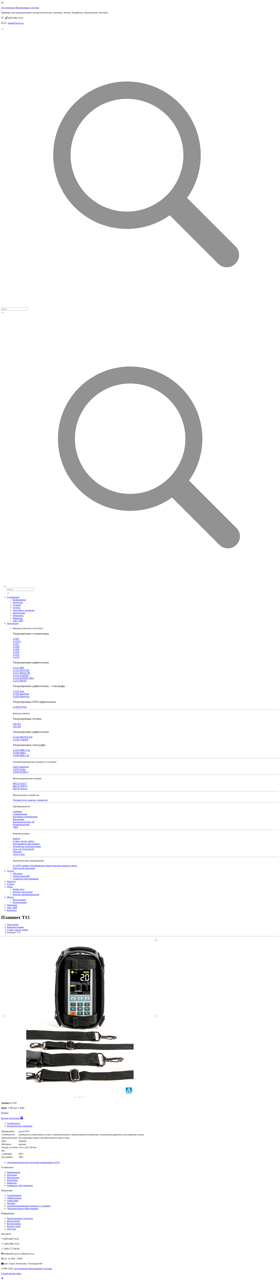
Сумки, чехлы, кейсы (23, 841)
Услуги (10, 871)
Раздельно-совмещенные (25, 816)
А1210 (16, 652)
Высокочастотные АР (23, 822)
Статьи (10, 884)
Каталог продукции (23, 892)
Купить (4, 1113)
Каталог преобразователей (26, 894)
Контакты (12, 910)
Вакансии (18, 618)
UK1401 (17, 724)
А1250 (16, 654)
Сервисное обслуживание (26, 879)
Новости (11, 881)
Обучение (18, 873)
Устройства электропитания (27, 846)
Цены (10, 886)
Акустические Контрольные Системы (20, 7)
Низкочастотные (21, 824)
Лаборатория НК (21, 876)
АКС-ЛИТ (18, 621)
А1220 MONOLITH (23, 737)
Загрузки (11, 1229)
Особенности (13, 1123)
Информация (19, 600)
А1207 (16, 644)
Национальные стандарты (20, 1218)
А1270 (16, 657)
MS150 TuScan (20, 788)
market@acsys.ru (16, 23)
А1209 (16, 649)
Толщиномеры (14, 1195)
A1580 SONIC (20, 707)
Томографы (12, 1200)
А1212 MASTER (21, 670)
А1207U (17, 641)
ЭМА (15, 827)
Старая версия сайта (11, 1273)
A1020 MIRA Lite (21, 750)
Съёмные (17, 811)
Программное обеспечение (26, 844)
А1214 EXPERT (21, 675)
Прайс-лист (18, 889)
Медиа (10, 897)
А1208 (16, 646)
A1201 (16, 639)
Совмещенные (20, 814)
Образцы (17, 851)
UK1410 (17, 726)
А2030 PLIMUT (21, 772)
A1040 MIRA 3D (21, 755)
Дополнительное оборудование (22, 1208)
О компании (13, 597)
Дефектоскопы (14, 1198)
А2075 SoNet (19, 769)
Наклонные (18, 819)
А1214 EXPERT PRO (23, 678)
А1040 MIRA (19, 753)
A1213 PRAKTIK (21, 673)
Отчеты (16, 607)
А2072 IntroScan (21, 767)
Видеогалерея (20, 902)
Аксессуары (19, 854)
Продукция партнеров (24, 868)
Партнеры (12, 905)
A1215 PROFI (20, 681)
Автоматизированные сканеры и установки (29, 1206)
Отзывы (17, 605)
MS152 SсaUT (20, 783)
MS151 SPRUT (20, 786)
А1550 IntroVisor (21, 694)
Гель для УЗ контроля (23, 849)
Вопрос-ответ (14, 1226)
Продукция (12, 623)
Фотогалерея (19, 900)
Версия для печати (10, 1118)
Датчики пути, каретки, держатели (30, 800)
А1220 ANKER (20, 739)
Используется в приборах (19, 1126)
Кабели (16, 838)
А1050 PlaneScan (21, 696)
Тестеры (11, 1203)
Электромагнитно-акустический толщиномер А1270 (33, 1162)
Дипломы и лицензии (24, 610)
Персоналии (19, 613)
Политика (18, 602)
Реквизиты (18, 615)
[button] (156, 940)
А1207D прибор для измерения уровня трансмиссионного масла (45, 865)
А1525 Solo (18, 691)
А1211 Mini (18, 667)
